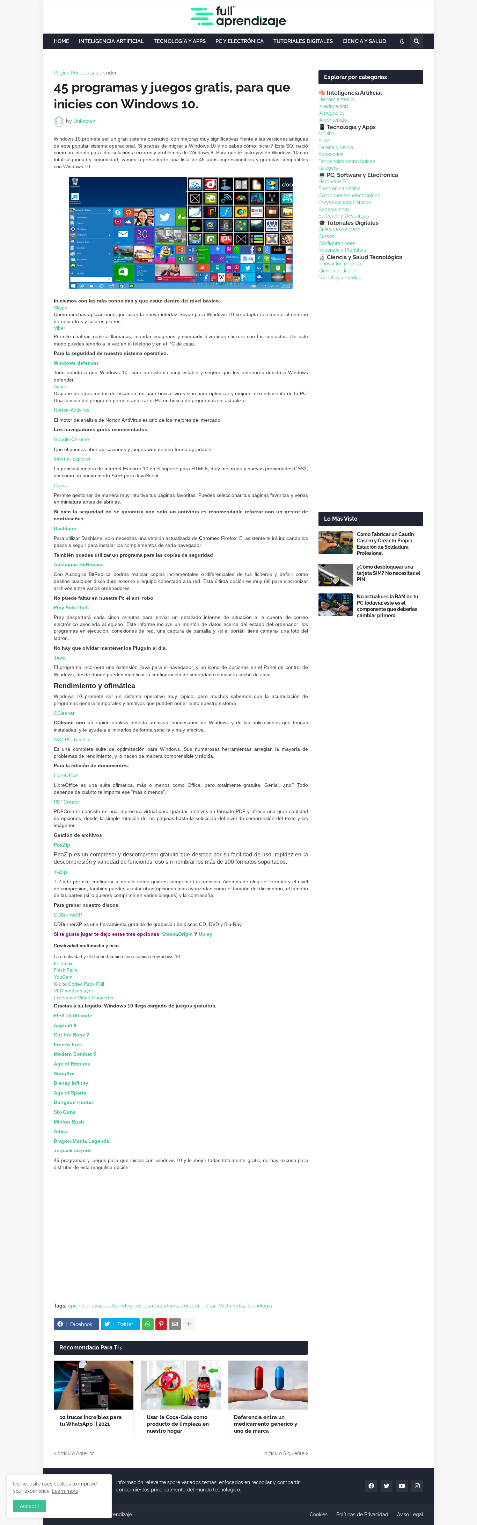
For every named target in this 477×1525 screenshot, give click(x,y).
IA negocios (331, 113)
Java (59, 658)
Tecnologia (259, 1306)
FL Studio (63, 963)
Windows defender (76, 363)
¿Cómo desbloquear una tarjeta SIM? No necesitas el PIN (388, 573)
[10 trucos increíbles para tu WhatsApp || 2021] (93, 1385)
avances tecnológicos (116, 1306)
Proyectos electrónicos (344, 202)
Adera (61, 1131)
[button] (402, 41)
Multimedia (231, 1306)
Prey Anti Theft (71, 607)
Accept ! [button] (29, 1506)
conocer (190, 1306)
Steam (169, 934)
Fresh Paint (65, 970)
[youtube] (402, 1486)
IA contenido (332, 120)
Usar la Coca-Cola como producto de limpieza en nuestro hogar (178, 1424)
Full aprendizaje (114, 1514)
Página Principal (72, 72)
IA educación (333, 106)
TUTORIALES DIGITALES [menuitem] (303, 41)
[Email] (175, 1324)
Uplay (205, 934)
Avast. (60, 386)
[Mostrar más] (189, 1324)
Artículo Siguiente (284, 1453)
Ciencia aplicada (337, 270)
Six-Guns (65, 1112)
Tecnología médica (340, 277)
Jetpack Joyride (73, 1150)
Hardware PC (333, 181)
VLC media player (73, 990)
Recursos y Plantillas (342, 250)
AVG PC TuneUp (72, 739)
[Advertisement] (181, 1245)
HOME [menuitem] (61, 41)
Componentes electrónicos (349, 195)
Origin (185, 934)
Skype (60, 308)
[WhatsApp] (148, 1324)
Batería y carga (335, 147)
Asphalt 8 (66, 1025)
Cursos (326, 236)
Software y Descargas (343, 216)
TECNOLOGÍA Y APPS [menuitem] (180, 41)
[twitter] (386, 1486)
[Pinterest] (161, 1324)
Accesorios (330, 154)
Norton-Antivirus (71, 410)
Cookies (319, 1514)
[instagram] (417, 1486)
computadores (161, 1306)
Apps (324, 140)
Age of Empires (72, 1064)
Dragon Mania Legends (81, 1141)
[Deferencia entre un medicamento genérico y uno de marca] (268, 1385)
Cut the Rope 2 (71, 1035)
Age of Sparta (70, 1093)
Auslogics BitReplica (79, 564)
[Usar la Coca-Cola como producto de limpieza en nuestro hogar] (180, 1385)
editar (209, 1306)
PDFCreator (67, 802)
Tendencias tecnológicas (346, 161)
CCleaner (64, 713)
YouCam (63, 977)
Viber (59, 328)
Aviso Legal (410, 1514)
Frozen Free (68, 1044)
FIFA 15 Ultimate (73, 1015)
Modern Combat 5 (75, 1054)
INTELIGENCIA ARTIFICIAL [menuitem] (111, 41)
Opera (61, 485)
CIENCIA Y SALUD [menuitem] (364, 41)
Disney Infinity (71, 1083)
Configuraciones (336, 243)
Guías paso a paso (339, 229)
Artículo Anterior (75, 1453)
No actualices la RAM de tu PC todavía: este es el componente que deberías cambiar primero (387, 606)
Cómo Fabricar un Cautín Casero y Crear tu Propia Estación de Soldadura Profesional (385, 544)
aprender (106, 72)
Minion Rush (69, 1122)
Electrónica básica (339, 188)
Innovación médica (339, 263)
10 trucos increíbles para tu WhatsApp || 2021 (91, 1420)
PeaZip (62, 845)
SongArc (64, 1073)
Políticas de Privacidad (362, 1514)
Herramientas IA (336, 99)
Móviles (327, 133)
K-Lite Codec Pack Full (79, 984)
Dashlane (65, 528)
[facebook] (371, 1486)
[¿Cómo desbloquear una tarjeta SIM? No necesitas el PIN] (335, 575)
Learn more (65, 1491)
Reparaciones (334, 209)
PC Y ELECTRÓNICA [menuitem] (239, 41)
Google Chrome (71, 439)
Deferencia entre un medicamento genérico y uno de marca (265, 1424)
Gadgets (328, 168)
